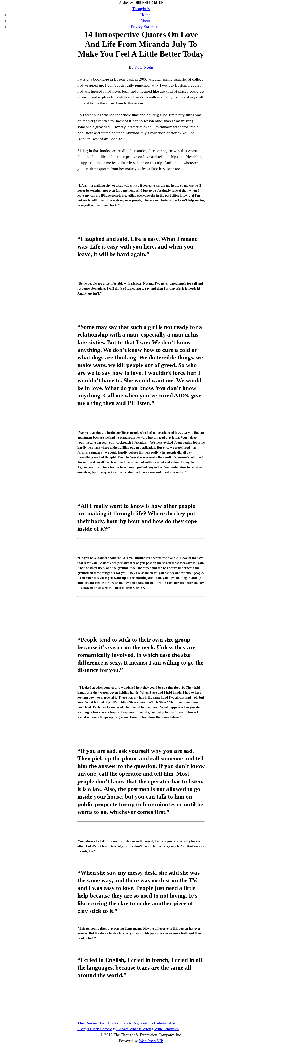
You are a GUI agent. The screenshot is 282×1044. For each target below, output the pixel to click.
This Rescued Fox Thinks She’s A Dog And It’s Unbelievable (126, 1023)
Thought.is (141, 9)
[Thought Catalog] (148, 3)
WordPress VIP (151, 1041)
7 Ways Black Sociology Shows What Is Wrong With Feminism (128, 1029)
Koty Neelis (144, 67)
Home (145, 15)
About (145, 21)
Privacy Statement (145, 27)
